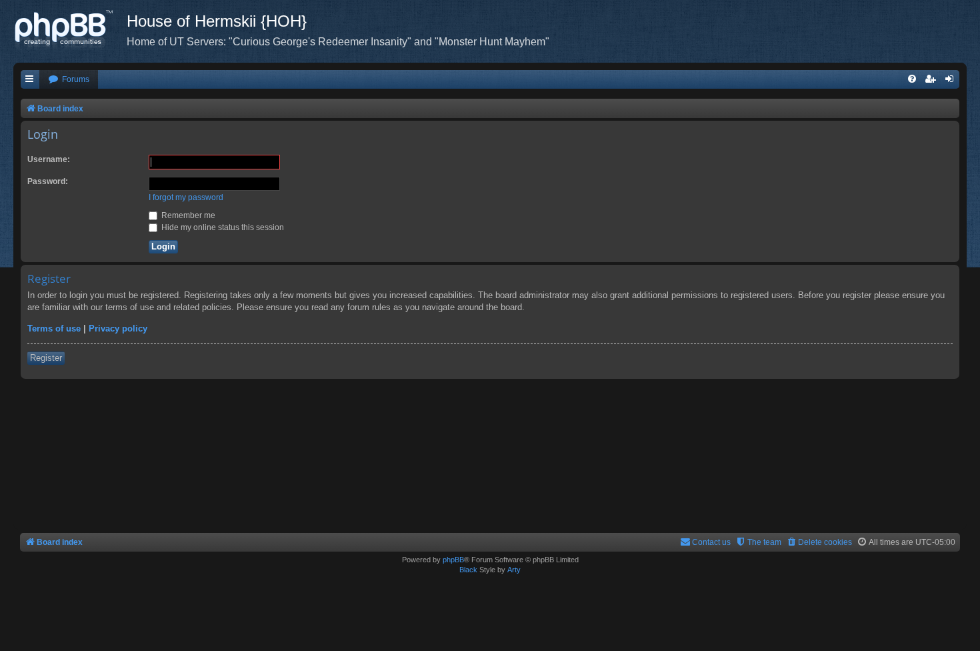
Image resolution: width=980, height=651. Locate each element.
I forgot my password (186, 197)
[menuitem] (69, 80)
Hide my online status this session (221, 227)
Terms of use (54, 328)
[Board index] (70, 30)
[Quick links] (30, 80)
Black (468, 570)
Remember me (187, 215)
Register (46, 358)
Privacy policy (118, 328)
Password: (47, 181)
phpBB (453, 560)
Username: (48, 159)
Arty (514, 570)
